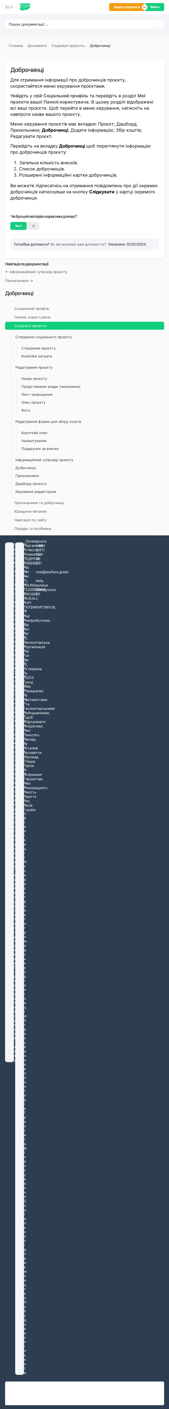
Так (18, 226)
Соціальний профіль (31, 308)
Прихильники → (19, 280)
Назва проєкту (34, 378)
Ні (33, 226)
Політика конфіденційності (140, 1393)
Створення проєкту (38, 348)
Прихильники (27, 475)
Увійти (155, 7)
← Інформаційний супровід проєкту (36, 272)
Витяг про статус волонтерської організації (45, 1400)
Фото (25, 410)
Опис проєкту (33, 402)
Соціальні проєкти (30, 326)
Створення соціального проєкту (43, 337)
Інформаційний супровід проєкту (44, 460)
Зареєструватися (127, 7)
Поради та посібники (32, 528)
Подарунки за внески (40, 448)
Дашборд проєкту (31, 483)
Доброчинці (25, 468)
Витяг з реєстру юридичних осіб (37, 1391)
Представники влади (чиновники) (51, 386)
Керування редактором (35, 491)
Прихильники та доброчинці (39, 503)
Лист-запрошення (36, 394)
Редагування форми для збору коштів (48, 421)
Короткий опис (34, 433)
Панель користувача (32, 317)
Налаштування (33, 440)
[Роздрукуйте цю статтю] (157, 68)
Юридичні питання (30, 511)
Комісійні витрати (36, 356)
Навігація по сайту (30, 520)
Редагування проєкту (34, 367)
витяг (27, 572)
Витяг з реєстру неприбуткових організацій (46, 1395)
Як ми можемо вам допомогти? (78, 244)
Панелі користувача (66, 102)
